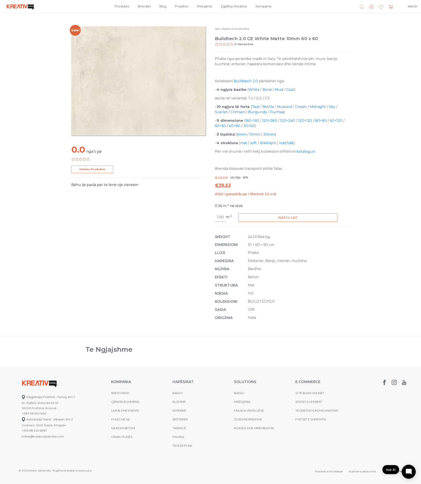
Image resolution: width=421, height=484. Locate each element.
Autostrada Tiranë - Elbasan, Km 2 (49, 419)
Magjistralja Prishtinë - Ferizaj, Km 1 (50, 397)
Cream (301, 107)
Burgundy (257, 112)
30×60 (249, 126)
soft (253, 143)
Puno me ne (120, 419)
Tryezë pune (182, 445)
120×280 (269, 120)
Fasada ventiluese (249, 410)
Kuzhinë (179, 401)
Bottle (268, 107)
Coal (290, 90)
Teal (256, 107)
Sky (332, 107)
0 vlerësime (243, 44)
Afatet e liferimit (308, 401)
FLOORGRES (240, 28)
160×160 (252, 120)
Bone (267, 90)
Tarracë (179, 428)
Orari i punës (121, 437)
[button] (381, 7)
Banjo (178, 393)
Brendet (144, 6)
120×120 (305, 120)
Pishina (178, 437)
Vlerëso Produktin (92, 169)
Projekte (181, 6)
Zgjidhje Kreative (234, 6)
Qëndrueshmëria (125, 401)
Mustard (284, 107)
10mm (254, 134)
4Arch (412, 6)
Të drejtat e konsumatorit (317, 410)
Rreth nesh (120, 393)
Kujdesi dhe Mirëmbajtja (254, 428)
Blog (163, 6)
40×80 (234, 126)
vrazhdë (286, 143)
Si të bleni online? (309, 393)
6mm (241, 134)
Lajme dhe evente (125, 410)
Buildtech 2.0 (246, 81)
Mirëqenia (204, 6)
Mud (279, 90)
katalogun (305, 151)
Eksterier (180, 419)
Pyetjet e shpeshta (310, 419)
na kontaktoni (123, 428)
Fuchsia (277, 112)
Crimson (238, 112)
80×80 (321, 120)
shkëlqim (268, 143)
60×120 (336, 120)
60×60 (220, 126)
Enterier (179, 410)
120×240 (287, 120)
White (253, 90)
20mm (269, 134)
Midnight (318, 107)
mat (243, 143)
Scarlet (221, 112)
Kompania (263, 6)
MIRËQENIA (242, 401)
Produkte (122, 6)
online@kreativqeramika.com (42, 436)
